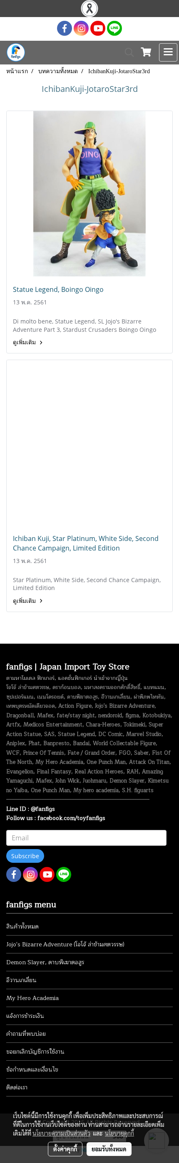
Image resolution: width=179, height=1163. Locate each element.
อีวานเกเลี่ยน (21, 980)
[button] (126, 52)
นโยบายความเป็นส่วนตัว (61, 1133)
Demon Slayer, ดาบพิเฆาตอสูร (45, 962)
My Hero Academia (32, 998)
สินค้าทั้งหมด (22, 926)
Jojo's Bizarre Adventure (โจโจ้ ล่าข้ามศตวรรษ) (65, 944)
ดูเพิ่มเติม (25, 342)
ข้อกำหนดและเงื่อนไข (32, 1069)
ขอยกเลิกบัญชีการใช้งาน (35, 1052)
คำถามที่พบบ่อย (26, 1034)
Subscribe (25, 856)
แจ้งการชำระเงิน (25, 1016)
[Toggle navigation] (168, 52)
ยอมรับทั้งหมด (109, 1149)
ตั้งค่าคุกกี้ (65, 1149)
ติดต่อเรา (16, 1087)
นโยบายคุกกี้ (119, 1133)
